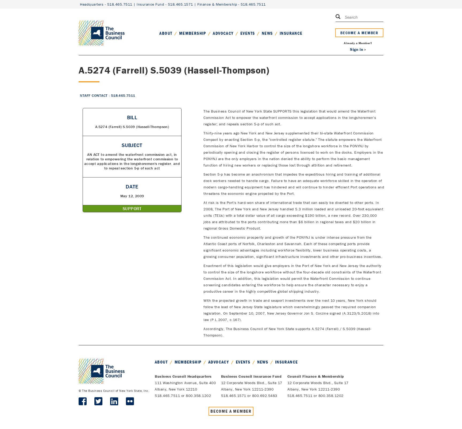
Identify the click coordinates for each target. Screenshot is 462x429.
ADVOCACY (223, 33)
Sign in (356, 49)
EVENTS (247, 33)
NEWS (267, 33)
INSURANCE (291, 33)
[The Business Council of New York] (102, 26)
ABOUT (165, 33)
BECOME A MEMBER (359, 32)
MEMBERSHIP (192, 33)
